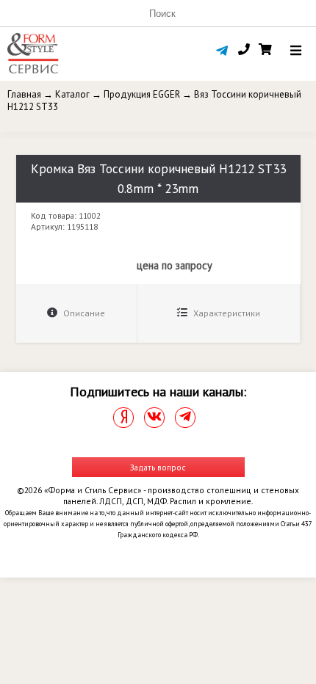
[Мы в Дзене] (123, 417)
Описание (83, 313)
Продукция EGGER (142, 94)
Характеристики (225, 313)
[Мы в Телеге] (185, 417)
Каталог (72, 94)
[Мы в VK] (154, 417)
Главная (24, 94)
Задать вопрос (158, 467)
